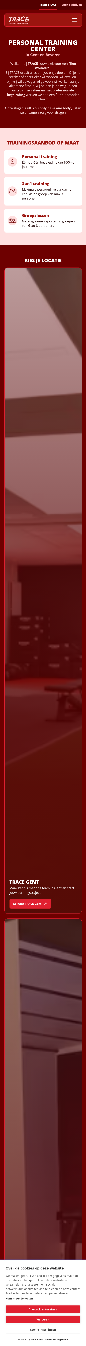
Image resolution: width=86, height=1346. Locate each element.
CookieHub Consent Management (49, 1339)
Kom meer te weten (19, 1298)
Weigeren (43, 1319)
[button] (74, 20)
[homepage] (19, 20)
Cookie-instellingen (43, 1329)
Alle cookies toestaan (43, 1309)
